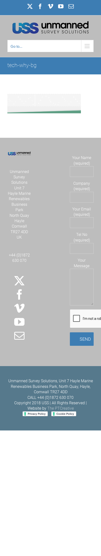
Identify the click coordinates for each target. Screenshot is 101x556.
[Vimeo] (19, 308)
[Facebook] (19, 294)
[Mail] (19, 335)
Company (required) (81, 186)
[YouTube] (19, 322)
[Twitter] (19, 281)
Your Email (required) (81, 212)
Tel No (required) (82, 237)
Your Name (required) (81, 160)
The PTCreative (60, 408)
